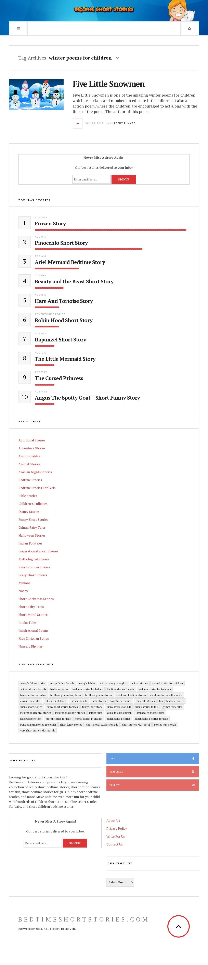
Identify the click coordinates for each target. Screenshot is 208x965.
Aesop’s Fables (29, 456)
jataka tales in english (119, 713)
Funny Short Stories (33, 519)
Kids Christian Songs (33, 638)
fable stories (98, 701)
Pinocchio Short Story (61, 243)
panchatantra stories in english (38, 724)
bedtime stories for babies (88, 689)
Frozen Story (50, 223)
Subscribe (116, 771)
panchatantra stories (118, 718)
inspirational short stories (70, 713)
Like (112, 758)
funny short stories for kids (62, 707)
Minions (24, 583)
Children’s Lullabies (32, 503)
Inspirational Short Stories (38, 551)
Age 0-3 (40, 236)
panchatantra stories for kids (151, 718)
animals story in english (113, 683)
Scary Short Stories (32, 575)
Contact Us (114, 844)
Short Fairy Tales (31, 606)
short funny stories (71, 724)
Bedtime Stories (30, 480)
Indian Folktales (30, 543)
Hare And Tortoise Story (64, 301)
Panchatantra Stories (34, 567)
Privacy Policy (116, 828)
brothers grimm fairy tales (65, 695)
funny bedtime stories (171, 701)
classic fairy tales (30, 701)
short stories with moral (136, 724)
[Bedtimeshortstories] (104, 10)
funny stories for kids (118, 707)
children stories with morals (166, 695)
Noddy (23, 591)
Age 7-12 (41, 217)
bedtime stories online (33, 695)
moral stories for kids (58, 718)
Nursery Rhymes (122, 123)
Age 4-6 (40, 256)
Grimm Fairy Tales (32, 527)
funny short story (92, 707)
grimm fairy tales (172, 707)
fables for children (55, 701)
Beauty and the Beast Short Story (74, 281)
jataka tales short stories (150, 713)
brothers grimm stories (98, 695)
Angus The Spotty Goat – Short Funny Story (87, 397)
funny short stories (31, 707)
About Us (113, 820)
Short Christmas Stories (36, 599)
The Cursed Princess (59, 378)
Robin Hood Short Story (63, 320)
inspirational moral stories (35, 713)
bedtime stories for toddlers (155, 689)
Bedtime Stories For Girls (36, 488)
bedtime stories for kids (120, 689)
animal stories (139, 683)
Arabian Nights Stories (35, 472)
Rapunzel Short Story (60, 339)
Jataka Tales (27, 622)
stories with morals (165, 724)
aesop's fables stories (33, 683)
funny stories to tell (146, 707)
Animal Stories (29, 464)
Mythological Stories (33, 559)
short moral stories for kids (102, 724)
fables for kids (78, 701)
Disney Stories (28, 511)
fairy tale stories (145, 701)
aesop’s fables (86, 683)
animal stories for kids (33, 689)
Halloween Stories (31, 535)
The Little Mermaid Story (65, 359)
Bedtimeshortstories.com (84, 919)
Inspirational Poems (33, 630)
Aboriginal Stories (31, 440)
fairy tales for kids (120, 701)
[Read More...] (78, 123)
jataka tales (95, 713)
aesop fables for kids (62, 683)
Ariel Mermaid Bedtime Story (70, 262)
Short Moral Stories (33, 614)
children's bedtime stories (131, 695)
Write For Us (115, 836)
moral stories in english (88, 718)
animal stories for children (167, 683)
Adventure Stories (50, 314)
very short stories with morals (37, 730)
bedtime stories (59, 689)
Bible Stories (27, 495)
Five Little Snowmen (109, 83)
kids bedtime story (30, 718)
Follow (114, 785)
